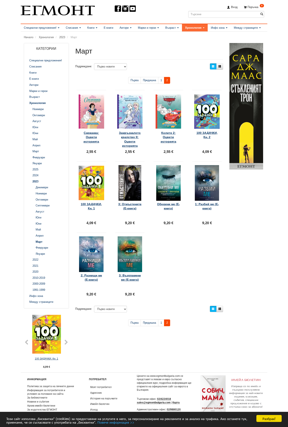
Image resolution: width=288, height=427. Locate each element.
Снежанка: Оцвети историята (91, 137)
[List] (219, 66)
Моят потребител (101, 387)
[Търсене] (261, 14)
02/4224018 (164, 398)
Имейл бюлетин (99, 404)
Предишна (149, 80)
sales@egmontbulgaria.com (154, 402)
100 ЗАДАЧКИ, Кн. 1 (46, 358)
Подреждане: (83, 66)
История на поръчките (103, 398)
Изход (94, 409)
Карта (176, 402)
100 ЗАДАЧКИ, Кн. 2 (207, 135)
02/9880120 (174, 409)
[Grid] (213, 66)
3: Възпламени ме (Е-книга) (130, 277)
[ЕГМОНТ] (58, 9)
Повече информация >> (115, 422)
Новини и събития (38, 401)
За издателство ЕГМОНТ (42, 409)
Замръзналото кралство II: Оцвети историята (130, 139)
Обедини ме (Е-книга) (168, 206)
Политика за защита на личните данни (50, 386)
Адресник (96, 392)
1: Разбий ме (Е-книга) (207, 206)
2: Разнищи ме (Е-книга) (91, 277)
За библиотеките (37, 397)
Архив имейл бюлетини (41, 405)
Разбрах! (269, 418)
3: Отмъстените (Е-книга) (129, 206)
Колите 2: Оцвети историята (168, 137)
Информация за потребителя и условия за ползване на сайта (46, 392)
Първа (135, 80)
